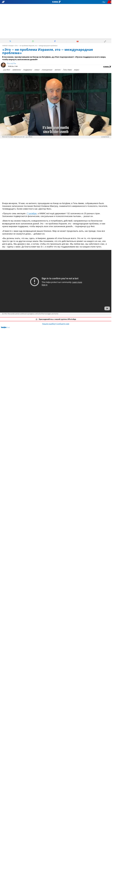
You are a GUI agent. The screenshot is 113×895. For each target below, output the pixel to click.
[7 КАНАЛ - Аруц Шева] (56, 2)
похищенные (47, 70)
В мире (11, 45)
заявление (17, 70)
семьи (37, 70)
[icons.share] (109, 1)
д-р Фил (7, 70)
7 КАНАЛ (5, 45)
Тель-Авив (67, 70)
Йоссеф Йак (11, 63)
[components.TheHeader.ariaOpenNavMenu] (17, 2)
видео (76, 70)
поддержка (27, 70)
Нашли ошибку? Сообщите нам (55, 324)
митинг (57, 70)
